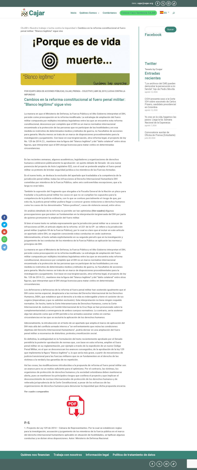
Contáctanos (110, 13)
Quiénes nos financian (35, 454)
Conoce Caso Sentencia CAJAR (138, 13)
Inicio (73, 13)
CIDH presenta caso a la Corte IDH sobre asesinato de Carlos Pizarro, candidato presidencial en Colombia (160, 103)
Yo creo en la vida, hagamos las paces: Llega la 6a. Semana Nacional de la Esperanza (160, 120)
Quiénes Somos (88, 13)
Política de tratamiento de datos (134, 454)
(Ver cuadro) (98, 211)
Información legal (97, 454)
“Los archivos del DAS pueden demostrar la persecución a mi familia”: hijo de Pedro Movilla (160, 86)
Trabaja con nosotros (68, 454)
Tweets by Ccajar (153, 69)
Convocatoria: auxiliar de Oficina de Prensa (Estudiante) (160, 133)
